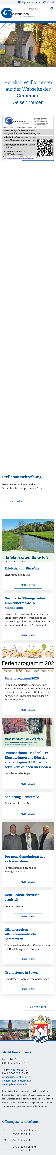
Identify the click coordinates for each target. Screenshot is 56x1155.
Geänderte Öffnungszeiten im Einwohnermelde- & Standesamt (27, 603)
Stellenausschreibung (22, 477)
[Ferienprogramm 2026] (28, 671)
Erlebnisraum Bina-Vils (22, 568)
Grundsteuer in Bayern (22, 972)
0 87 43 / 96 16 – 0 (17, 1070)
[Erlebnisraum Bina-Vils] (28, 561)
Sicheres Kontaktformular (16, 1081)
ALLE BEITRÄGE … (39, 1007)
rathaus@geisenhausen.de (17, 1077)
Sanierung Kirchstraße (22, 797)
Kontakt (51, 2)
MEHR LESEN (17, 501)
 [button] (51, 8)
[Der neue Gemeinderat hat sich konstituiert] (28, 849)
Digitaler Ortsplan (31, 2)
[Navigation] (51, 18)
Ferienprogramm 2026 (22, 678)
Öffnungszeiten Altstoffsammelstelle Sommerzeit (20, 934)
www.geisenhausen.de (14, 1084)
